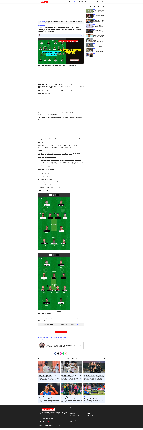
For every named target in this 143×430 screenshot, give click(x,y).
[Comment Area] (82, 35)
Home (70, 1)
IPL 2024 (43, 25)
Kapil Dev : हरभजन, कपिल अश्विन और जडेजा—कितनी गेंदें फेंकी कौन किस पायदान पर (48, 376)
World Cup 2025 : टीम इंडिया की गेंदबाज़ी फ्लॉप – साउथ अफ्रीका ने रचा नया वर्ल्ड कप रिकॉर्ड (70, 398)
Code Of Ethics (72, 410)
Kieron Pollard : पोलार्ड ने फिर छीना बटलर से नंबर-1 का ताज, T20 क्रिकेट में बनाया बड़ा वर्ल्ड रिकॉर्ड (98, 31)
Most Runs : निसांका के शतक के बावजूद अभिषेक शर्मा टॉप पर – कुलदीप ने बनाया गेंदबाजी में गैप (94, 398)
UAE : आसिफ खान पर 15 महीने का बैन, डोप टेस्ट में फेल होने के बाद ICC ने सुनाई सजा (98, 16)
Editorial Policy (72, 413)
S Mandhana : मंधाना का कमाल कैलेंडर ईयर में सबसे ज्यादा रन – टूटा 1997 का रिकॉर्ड (48, 398)
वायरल (94, 1)
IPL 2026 (81, 1)
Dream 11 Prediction (77, 420)
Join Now (77, 324)
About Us (99, 1)
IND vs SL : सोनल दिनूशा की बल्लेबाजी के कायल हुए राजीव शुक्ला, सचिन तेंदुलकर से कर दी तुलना (98, 41)
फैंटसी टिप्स (74, 1)
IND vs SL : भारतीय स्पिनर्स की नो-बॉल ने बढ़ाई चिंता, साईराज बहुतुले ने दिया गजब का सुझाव (98, 36)
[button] (102, 1)
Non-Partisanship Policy (74, 415)
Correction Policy (73, 411)
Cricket (86, 1)
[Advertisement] (61, 12)
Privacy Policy (101, 425)
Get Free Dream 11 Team (61, 332)
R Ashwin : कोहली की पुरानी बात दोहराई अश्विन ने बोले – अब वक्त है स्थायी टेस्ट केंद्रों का (71, 376)
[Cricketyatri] (44, 1)
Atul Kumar (44, 34)
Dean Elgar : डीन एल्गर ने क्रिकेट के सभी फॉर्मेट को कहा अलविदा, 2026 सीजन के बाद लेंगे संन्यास (98, 51)
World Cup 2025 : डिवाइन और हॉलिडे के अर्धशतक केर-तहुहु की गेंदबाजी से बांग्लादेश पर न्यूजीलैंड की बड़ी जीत (94, 376)
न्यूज (91, 1)
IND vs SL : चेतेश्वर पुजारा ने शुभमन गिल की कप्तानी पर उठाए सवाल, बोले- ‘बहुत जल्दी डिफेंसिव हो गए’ (98, 56)
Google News (95, 425)
